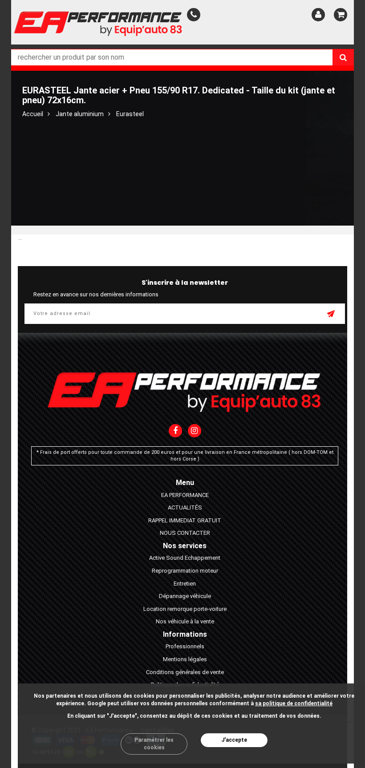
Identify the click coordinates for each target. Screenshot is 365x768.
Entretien (185, 583)
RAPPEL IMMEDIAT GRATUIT (184, 520)
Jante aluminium (80, 113)
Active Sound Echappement (184, 557)
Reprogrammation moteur (185, 570)
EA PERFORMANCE (185, 495)
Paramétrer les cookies (154, 744)
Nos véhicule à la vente (185, 621)
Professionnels (185, 646)
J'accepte (234, 740)
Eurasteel (130, 113)
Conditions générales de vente (185, 672)
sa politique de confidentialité (294, 703)
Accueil (32, 113)
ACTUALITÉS (185, 507)
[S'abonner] (331, 314)
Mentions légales (185, 659)
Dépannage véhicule (185, 596)
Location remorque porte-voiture (185, 609)
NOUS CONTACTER (185, 533)
